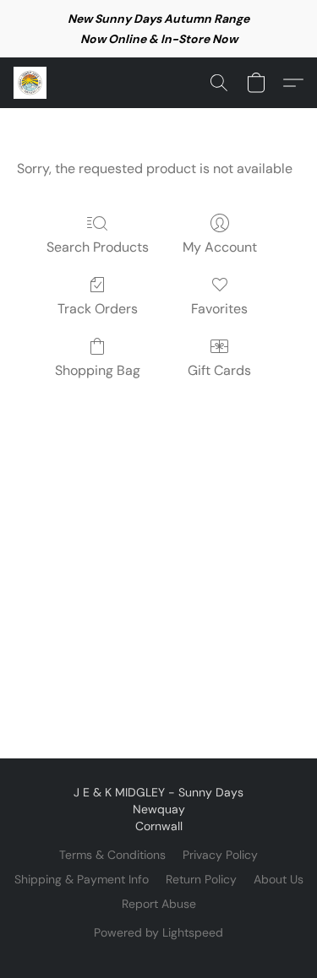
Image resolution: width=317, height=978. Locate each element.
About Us (278, 879)
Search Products (97, 247)
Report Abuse (159, 903)
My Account (220, 247)
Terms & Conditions (112, 854)
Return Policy (201, 879)
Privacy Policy (220, 854)
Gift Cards (219, 370)
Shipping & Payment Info (81, 879)
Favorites (219, 309)
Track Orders (97, 309)
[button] (31, 82)
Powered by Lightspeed (158, 932)
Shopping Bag (97, 370)
